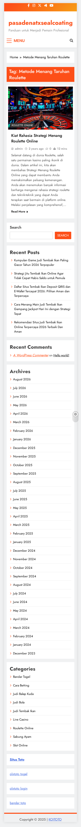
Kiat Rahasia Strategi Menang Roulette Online (36, 138)
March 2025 (21, 525)
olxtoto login (18, 788)
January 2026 (22, 439)
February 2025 (23, 533)
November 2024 (24, 559)
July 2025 (19, 490)
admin (19, 149)
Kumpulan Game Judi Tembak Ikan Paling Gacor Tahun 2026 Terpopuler (41, 262)
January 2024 (22, 644)
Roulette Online (22, 125)
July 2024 (19, 593)
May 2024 (20, 610)
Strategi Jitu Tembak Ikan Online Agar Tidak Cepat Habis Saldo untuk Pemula (39, 275)
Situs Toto (17, 759)
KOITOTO (55, 819)
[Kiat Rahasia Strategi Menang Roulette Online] (40, 108)
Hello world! (61, 355)
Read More (18, 211)
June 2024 (20, 602)
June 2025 (20, 499)
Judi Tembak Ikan (24, 711)
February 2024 (23, 636)
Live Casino (20, 719)
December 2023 (24, 653)
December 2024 (24, 550)
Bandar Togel (21, 676)
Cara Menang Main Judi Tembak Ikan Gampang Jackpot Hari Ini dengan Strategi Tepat (42, 309)
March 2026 (21, 422)
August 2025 (22, 482)
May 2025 (20, 508)
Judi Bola (19, 702)
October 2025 (22, 465)
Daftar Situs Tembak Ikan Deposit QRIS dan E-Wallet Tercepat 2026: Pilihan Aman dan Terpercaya (42, 291)
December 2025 (24, 448)
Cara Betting (21, 685)
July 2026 (19, 388)
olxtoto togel (18, 774)
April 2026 (20, 413)
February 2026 (23, 430)
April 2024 (20, 619)
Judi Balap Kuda (23, 694)
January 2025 (22, 542)
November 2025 (24, 456)
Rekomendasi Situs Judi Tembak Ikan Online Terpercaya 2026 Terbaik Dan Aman (38, 327)
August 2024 (22, 584)
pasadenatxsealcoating (41, 22)
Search (15, 227)
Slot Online (20, 745)
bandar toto (18, 803)
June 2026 (20, 396)
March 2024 (21, 627)
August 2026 (22, 379)
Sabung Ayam (22, 736)
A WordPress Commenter (30, 355)
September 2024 (24, 576)
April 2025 (20, 516)
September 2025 (24, 473)
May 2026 (20, 405)
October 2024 (22, 568)
